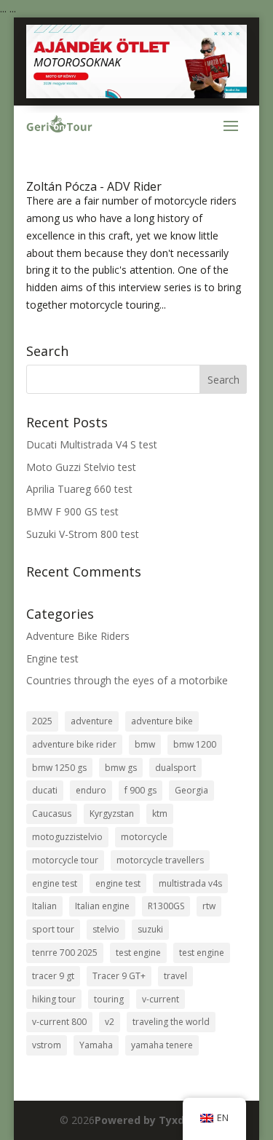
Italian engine (102, 906)
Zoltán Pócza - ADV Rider (94, 186)
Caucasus (51, 813)
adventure (92, 721)
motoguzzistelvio (67, 837)
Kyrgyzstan (112, 813)
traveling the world (171, 1022)
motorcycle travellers (160, 860)
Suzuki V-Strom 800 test (82, 534)
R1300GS (166, 906)
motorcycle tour (65, 860)
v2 (109, 1022)
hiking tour (54, 999)
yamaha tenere (162, 1045)
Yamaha (96, 1045)
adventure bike (162, 721)
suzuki (150, 929)
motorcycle (144, 837)
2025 (42, 721)
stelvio (105, 929)
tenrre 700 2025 (65, 952)
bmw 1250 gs (59, 767)
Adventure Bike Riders (78, 636)
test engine (138, 952)
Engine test (52, 658)
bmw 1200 (194, 744)
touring (109, 999)
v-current (160, 999)
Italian (44, 906)
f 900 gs (140, 790)
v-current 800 (59, 1022)
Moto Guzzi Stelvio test (81, 467)
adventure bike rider (74, 744)
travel (175, 976)
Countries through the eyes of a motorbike (127, 680)
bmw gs (121, 767)
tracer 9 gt (53, 976)
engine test (54, 883)
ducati (45, 790)
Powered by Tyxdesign (154, 1120)
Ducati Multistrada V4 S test (91, 444)
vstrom (46, 1045)
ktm (159, 813)
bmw (145, 744)
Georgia (191, 790)
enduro (91, 790)
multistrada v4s (190, 883)
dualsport (175, 767)
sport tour (53, 929)
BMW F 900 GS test (72, 511)
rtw (208, 906)
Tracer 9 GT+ (119, 976)
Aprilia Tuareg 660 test (79, 489)
